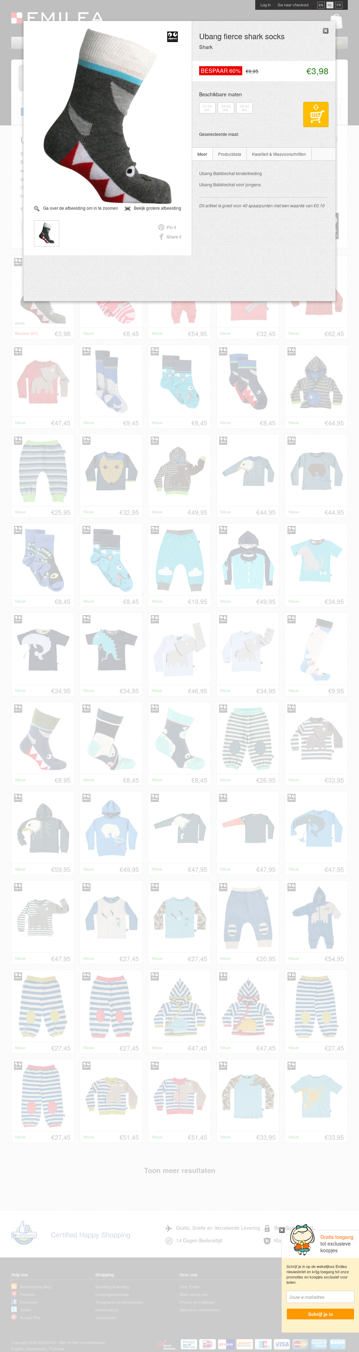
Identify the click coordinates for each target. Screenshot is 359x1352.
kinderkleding (230, 173)
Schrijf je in (320, 1314)
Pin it (171, 227)
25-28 (226, 108)
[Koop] (315, 114)
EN (321, 5)
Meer (202, 154)
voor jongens (230, 184)
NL (330, 5)
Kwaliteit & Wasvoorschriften (279, 154)
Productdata (229, 154)
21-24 (207, 108)
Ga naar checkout (293, 4)
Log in (265, 4)
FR (339, 5)
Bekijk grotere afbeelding (157, 208)
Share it (174, 237)
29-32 (244, 108)
